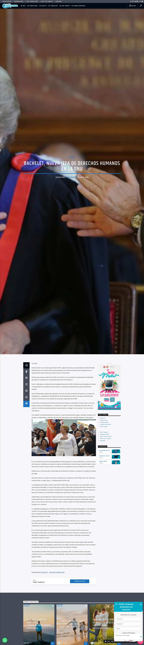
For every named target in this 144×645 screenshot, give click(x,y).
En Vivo (134, 6)
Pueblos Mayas (103, 470)
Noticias (72, 162)
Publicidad (59, 1)
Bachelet (45, 581)
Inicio (24, 6)
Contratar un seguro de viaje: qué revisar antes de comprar (72, 633)
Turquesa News (33, 6)
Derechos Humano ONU (56, 581)
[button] (4, 640)
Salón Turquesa (7, 1)
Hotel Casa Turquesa (47, 1)
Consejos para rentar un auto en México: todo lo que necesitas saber (105, 633)
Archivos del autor (79, 590)
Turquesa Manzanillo (79, 6)
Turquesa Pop (54, 6)
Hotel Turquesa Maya (32, 1)
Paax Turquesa (66, 6)
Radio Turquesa (71, 181)
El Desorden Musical (104, 459)
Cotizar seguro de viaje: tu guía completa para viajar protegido (38, 633)
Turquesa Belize (104, 431)
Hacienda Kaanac (19, 1)
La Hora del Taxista (104, 465)
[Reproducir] (105, 641)
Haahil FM (44, 6)
